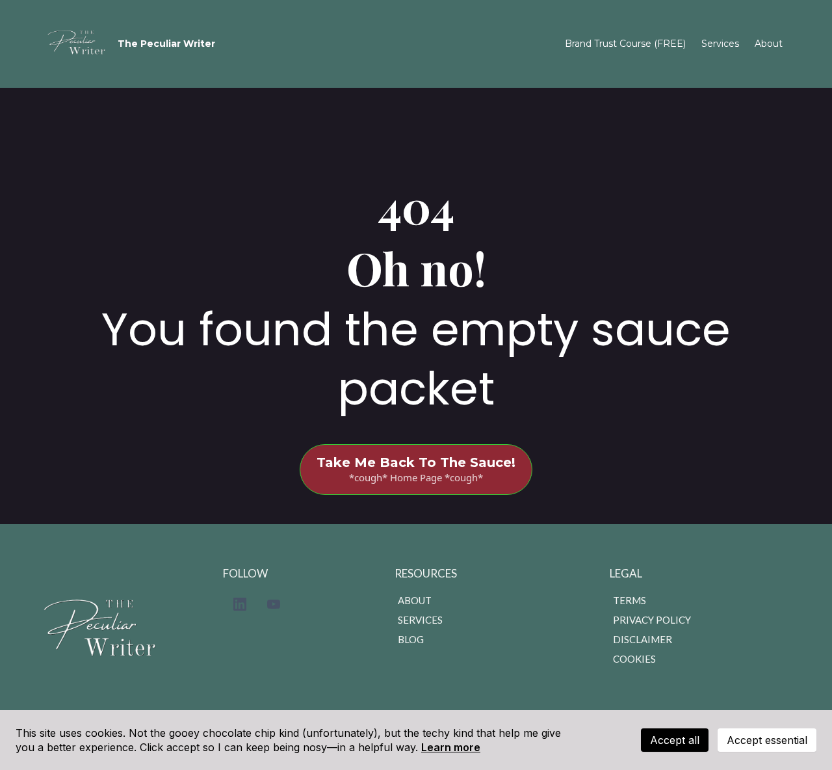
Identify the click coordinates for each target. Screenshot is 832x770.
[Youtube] (274, 604)
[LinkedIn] (240, 604)
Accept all (674, 740)
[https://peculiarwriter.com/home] (79, 44)
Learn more (450, 747)
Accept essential (767, 740)
